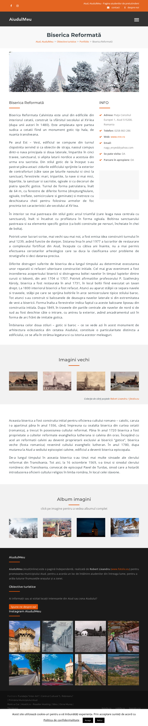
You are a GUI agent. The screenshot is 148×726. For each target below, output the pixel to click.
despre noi (133, 7)
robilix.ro (120, 708)
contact (116, 7)
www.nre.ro (118, 136)
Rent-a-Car (13, 704)
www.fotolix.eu (120, 569)
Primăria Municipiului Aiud (23, 700)
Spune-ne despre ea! (23, 607)
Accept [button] (88, 720)
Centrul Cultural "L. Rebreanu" (57, 696)
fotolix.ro (106, 708)
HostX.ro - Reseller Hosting (36, 704)
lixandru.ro (135, 708)
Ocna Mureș (65, 704)
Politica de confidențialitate (61, 720)
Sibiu (55, 704)
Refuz (99, 720)
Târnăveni (12, 708)
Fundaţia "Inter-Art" (28, 696)
